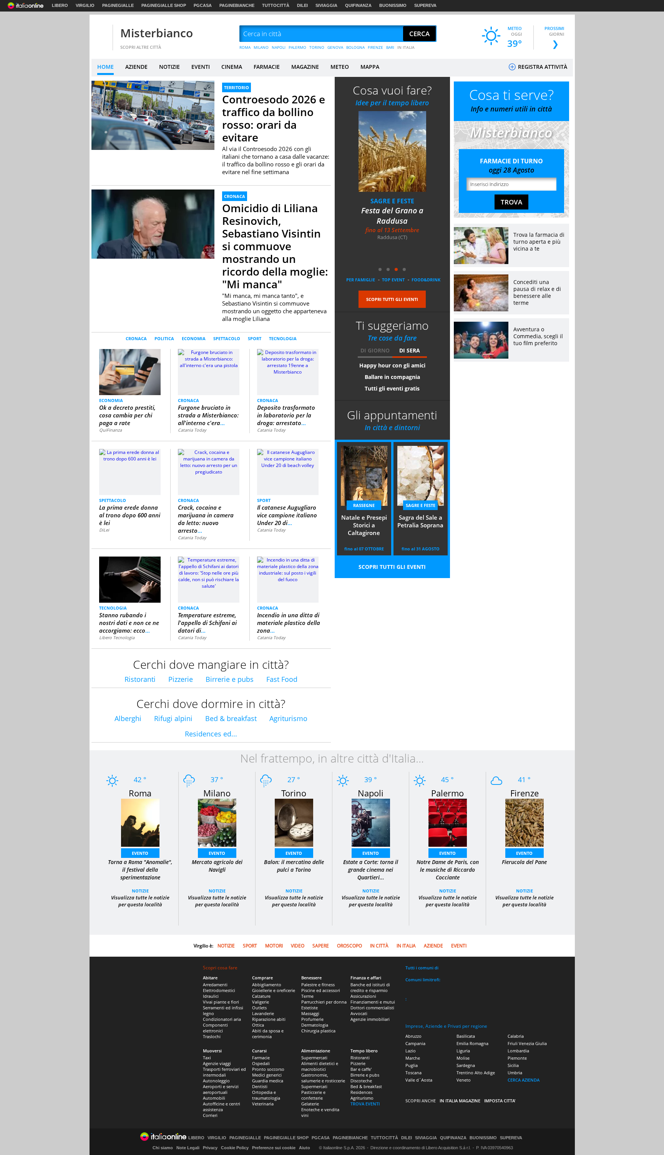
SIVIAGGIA (326, 5)
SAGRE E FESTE (392, 201)
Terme (307, 996)
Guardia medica (267, 1081)
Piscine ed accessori (320, 990)
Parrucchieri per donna (324, 1002)
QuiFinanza (110, 430)
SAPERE (320, 945)
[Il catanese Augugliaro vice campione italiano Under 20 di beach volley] (288, 458)
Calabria (516, 1036)
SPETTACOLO (226, 338)
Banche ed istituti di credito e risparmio (370, 987)
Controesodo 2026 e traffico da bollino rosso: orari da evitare (273, 118)
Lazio (410, 1051)
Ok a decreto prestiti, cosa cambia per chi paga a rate (127, 415)
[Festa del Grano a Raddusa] (392, 151)
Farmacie (261, 1057)
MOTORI (274, 945)
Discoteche (361, 1081)
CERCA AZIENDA (524, 1080)
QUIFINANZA (358, 5)
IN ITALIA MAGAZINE (460, 1100)
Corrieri (210, 1115)
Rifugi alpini (173, 718)
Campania (415, 1043)
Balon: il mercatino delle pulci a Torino (294, 865)
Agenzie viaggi (217, 1063)
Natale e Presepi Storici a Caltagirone (364, 525)
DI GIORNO (375, 350)
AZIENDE (136, 66)
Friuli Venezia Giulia (527, 1043)
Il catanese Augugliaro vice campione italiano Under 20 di (287, 515)
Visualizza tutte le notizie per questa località (140, 901)
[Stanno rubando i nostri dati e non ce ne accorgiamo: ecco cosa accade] (130, 579)
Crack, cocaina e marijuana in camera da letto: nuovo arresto (206, 519)
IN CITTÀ (379, 945)
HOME (105, 66)
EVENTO (140, 853)
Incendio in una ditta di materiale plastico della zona (288, 622)
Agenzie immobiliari (370, 1019)
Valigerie (260, 1002)
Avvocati (358, 1013)
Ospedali (261, 1063)
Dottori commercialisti (372, 1007)
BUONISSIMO (393, 5)
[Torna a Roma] (140, 822)
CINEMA (231, 66)
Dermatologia (314, 1025)
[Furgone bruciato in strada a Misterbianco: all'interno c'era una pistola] (208, 358)
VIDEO (297, 945)
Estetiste (309, 1007)
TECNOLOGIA (283, 338)
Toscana (413, 1072)
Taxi (207, 1057)
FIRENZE (375, 47)
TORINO (316, 47)
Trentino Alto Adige (475, 1072)
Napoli (370, 793)
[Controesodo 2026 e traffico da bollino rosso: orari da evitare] (152, 115)
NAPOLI (279, 47)
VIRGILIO (85, 5)
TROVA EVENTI (365, 1104)
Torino (293, 793)
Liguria (463, 1051)
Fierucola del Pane (524, 862)
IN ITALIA (406, 47)
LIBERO (60, 5)
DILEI (302, 5)
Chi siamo (163, 1147)
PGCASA (203, 5)
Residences (361, 1092)
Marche (412, 1058)
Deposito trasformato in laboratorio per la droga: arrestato (286, 415)
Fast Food (281, 679)
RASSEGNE (364, 505)
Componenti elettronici (215, 1028)
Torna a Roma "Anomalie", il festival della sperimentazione (140, 869)
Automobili (214, 1098)
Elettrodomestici (219, 990)
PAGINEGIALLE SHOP (163, 5)
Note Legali (187, 1147)
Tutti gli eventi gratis (392, 388)
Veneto (463, 1080)
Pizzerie (180, 679)
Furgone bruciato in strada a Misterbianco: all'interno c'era (208, 415)
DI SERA (409, 350)
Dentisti (259, 1086)
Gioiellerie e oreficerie (273, 990)
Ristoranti (140, 679)
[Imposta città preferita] (101, 34)
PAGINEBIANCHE (236, 5)
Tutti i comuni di (421, 968)
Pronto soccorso (268, 1069)
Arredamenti (215, 984)
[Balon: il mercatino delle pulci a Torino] (294, 822)
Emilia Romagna (472, 1043)
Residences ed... (211, 733)
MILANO (261, 47)
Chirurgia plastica (318, 1031)
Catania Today (192, 430)
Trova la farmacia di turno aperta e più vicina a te (538, 241)
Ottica (258, 1025)
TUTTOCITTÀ (275, 5)
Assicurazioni (363, 996)
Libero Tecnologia (116, 637)
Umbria (515, 1072)
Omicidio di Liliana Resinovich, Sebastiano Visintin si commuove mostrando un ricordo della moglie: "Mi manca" (275, 246)
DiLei (104, 530)
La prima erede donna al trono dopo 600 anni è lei (129, 515)
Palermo (447, 793)
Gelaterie (310, 1104)
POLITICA (164, 338)
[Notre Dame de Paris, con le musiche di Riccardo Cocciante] (447, 822)
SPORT (254, 338)
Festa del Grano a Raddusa (392, 215)
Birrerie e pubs (230, 679)
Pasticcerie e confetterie (313, 1095)
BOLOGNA (355, 47)
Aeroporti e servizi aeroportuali (221, 1089)
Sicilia (513, 1065)
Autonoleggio (216, 1081)
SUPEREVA (425, 5)
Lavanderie (263, 1013)
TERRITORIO (236, 87)
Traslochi (212, 1036)
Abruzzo (413, 1036)
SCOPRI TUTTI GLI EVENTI (392, 299)
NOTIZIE (169, 66)
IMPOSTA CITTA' (500, 1100)
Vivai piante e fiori (221, 1002)
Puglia (411, 1065)
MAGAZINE (305, 66)
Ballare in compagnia (392, 377)
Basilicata (465, 1036)
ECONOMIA (194, 338)
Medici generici (267, 1075)
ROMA (245, 47)
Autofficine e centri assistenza (221, 1106)
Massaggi (310, 1013)
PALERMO (297, 47)
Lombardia (518, 1051)
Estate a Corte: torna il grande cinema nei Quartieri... (370, 869)
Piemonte (517, 1058)
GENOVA (335, 47)
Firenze (524, 793)
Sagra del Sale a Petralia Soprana (420, 521)
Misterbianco (156, 33)
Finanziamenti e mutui (372, 1002)
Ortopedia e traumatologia (266, 1095)
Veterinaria (263, 1104)
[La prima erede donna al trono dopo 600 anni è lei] (130, 455)
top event (393, 280)
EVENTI (200, 66)
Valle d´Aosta (418, 1080)
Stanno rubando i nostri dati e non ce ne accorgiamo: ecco (129, 622)
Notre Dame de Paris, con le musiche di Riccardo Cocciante (448, 869)
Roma (140, 793)
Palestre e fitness (318, 984)
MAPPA (369, 66)
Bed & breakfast (231, 718)
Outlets (259, 1007)
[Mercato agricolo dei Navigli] (217, 822)
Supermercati (314, 1057)
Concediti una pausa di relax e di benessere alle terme (537, 292)
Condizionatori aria (222, 1019)
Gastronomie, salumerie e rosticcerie (323, 1078)
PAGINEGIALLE (118, 5)
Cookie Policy (235, 1147)
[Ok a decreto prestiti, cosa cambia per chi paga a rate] (130, 371)
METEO (339, 66)
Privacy (210, 1147)
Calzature (261, 996)
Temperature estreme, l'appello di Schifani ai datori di (207, 622)
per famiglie (360, 280)
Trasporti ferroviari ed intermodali (224, 1072)
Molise (463, 1058)
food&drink (426, 280)
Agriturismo (288, 718)
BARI (390, 47)
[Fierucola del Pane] (524, 822)
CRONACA (234, 196)
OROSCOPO (349, 945)
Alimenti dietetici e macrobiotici (319, 1066)
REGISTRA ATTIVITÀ (541, 66)
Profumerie (312, 1019)
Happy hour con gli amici (392, 365)
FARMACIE (267, 66)
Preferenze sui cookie (273, 1147)
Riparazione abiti (269, 1019)
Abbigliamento (266, 984)
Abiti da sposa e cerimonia (268, 1033)
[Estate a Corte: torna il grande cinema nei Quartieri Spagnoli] (371, 822)
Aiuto (304, 1147)
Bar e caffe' (361, 1069)
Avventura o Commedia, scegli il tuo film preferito (538, 336)
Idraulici (211, 996)
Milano (217, 793)
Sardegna (465, 1065)
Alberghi (128, 718)
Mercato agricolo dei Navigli (217, 865)
